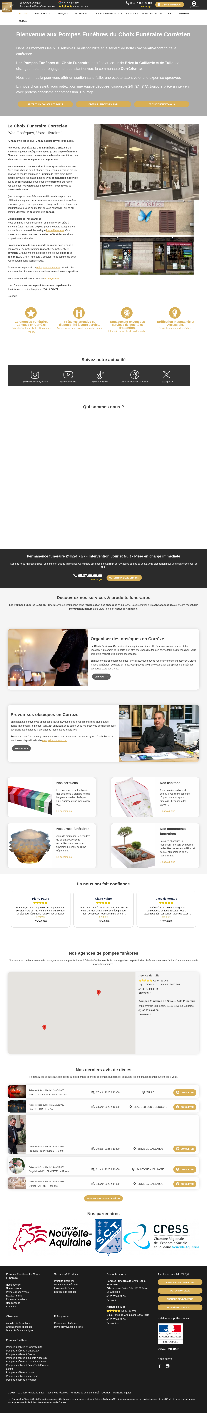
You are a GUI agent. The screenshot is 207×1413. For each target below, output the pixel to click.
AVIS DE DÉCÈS (42, 13)
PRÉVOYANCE (82, 13)
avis (84, 6)
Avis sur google (75, 4)
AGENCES (131, 13)
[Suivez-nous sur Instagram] (169, 1366)
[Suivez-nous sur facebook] (161, 1366)
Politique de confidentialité (84, 1392)
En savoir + (145, 992)
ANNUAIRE (184, 13)
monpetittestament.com (54, 740)
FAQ (170, 13)
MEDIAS (23, 21)
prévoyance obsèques (48, 267)
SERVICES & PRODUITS (107, 13)
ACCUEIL (23, 13)
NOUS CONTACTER (152, 13)
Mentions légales (122, 1392)
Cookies (106, 1392)
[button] (99, 993)
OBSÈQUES (62, 13)
